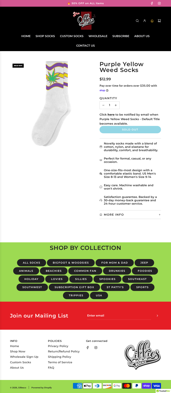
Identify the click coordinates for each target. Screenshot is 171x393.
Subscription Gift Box (74, 287)
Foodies (145, 270)
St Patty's (115, 287)
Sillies (81, 279)
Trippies (76, 295)
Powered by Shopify (41, 387)
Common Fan (85, 270)
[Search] (137, 20)
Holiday (31, 279)
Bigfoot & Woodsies (71, 262)
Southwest (32, 287)
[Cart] (159, 20)
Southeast (137, 279)
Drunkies (117, 270)
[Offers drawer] (152, 20)
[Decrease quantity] (103, 105)
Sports (142, 287)
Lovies (57, 279)
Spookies (107, 279)
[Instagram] (159, 3)
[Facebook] (152, 3)
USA (99, 295)
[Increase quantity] (115, 105)
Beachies (54, 270)
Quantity (108, 98)
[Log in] (144, 20)
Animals (26, 270)
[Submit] (157, 315)
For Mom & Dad (114, 262)
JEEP (144, 262)
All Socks (31, 262)
